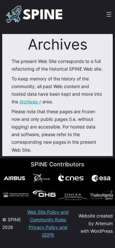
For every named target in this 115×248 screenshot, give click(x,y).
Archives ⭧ (30, 101)
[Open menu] (109, 14)
